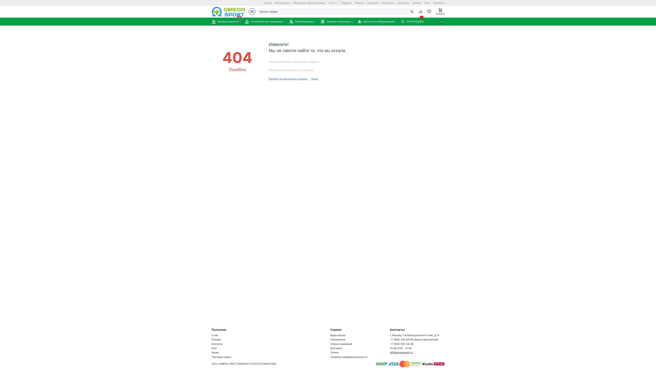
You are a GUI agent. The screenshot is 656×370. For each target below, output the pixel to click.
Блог (427, 2)
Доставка (403, 2)
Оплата (417, 2)
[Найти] (412, 12)
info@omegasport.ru (401, 352)
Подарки (346, 2)
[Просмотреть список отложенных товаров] (429, 11)
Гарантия (372, 2)
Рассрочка (387, 2)
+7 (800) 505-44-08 (401, 343)
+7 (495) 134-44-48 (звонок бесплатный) (414, 339)
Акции (267, 2)
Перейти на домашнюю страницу (288, 78)
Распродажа (282, 2)
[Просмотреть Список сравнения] (420, 11)
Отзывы (216, 339)
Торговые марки (221, 356)
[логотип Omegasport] (228, 12)
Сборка (359, 2)
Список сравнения (341, 343)
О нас (332, 2)
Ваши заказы (338, 335)
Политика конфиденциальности (348, 356)
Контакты (438, 2)
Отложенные (337, 339)
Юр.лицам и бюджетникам (309, 2)
